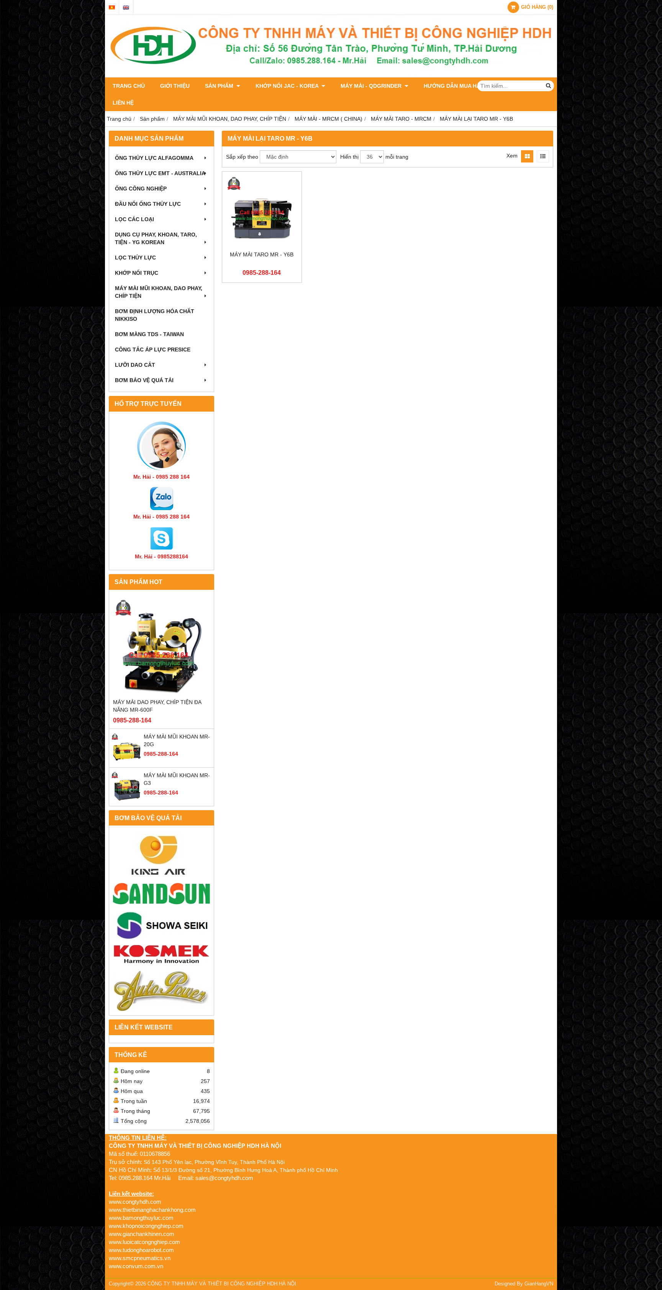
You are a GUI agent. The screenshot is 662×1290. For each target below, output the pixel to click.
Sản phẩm (220, 86)
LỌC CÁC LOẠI (134, 219)
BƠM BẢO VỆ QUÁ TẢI (144, 380)
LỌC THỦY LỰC (135, 257)
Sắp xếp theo (242, 157)
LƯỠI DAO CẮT (135, 365)
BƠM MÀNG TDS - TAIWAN (149, 334)
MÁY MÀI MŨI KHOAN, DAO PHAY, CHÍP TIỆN (158, 292)
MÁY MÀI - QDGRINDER (372, 86)
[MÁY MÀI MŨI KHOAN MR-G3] (126, 800)
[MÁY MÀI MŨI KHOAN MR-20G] (126, 761)
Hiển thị (349, 157)
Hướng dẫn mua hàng (456, 86)
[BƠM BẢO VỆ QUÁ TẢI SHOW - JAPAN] (161, 926)
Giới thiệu (175, 86)
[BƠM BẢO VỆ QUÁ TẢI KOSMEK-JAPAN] (161, 954)
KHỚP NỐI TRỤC (136, 273)
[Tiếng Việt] (112, 7)
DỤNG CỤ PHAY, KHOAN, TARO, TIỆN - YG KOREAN (156, 238)
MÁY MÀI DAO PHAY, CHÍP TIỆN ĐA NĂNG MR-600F (157, 706)
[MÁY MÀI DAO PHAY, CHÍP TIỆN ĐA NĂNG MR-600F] (161, 645)
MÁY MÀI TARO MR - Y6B (261, 254)
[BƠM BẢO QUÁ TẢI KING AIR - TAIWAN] (161, 854)
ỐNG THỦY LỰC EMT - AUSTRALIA (160, 173)
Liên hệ (123, 103)
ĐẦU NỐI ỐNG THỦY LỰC (148, 204)
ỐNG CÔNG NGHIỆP (141, 188)
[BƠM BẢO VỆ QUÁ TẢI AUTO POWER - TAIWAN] (161, 989)
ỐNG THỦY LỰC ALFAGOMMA (154, 158)
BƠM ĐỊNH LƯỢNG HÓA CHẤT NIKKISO (154, 315)
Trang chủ (129, 86)
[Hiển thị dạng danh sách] (543, 156)
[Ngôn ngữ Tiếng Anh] (126, 7)
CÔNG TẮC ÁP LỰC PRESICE (152, 349)
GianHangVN (538, 1284)
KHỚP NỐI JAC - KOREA (288, 86)
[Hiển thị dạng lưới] (527, 156)
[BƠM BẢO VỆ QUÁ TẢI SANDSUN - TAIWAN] (161, 894)
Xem (512, 156)
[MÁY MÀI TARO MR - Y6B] (262, 211)
